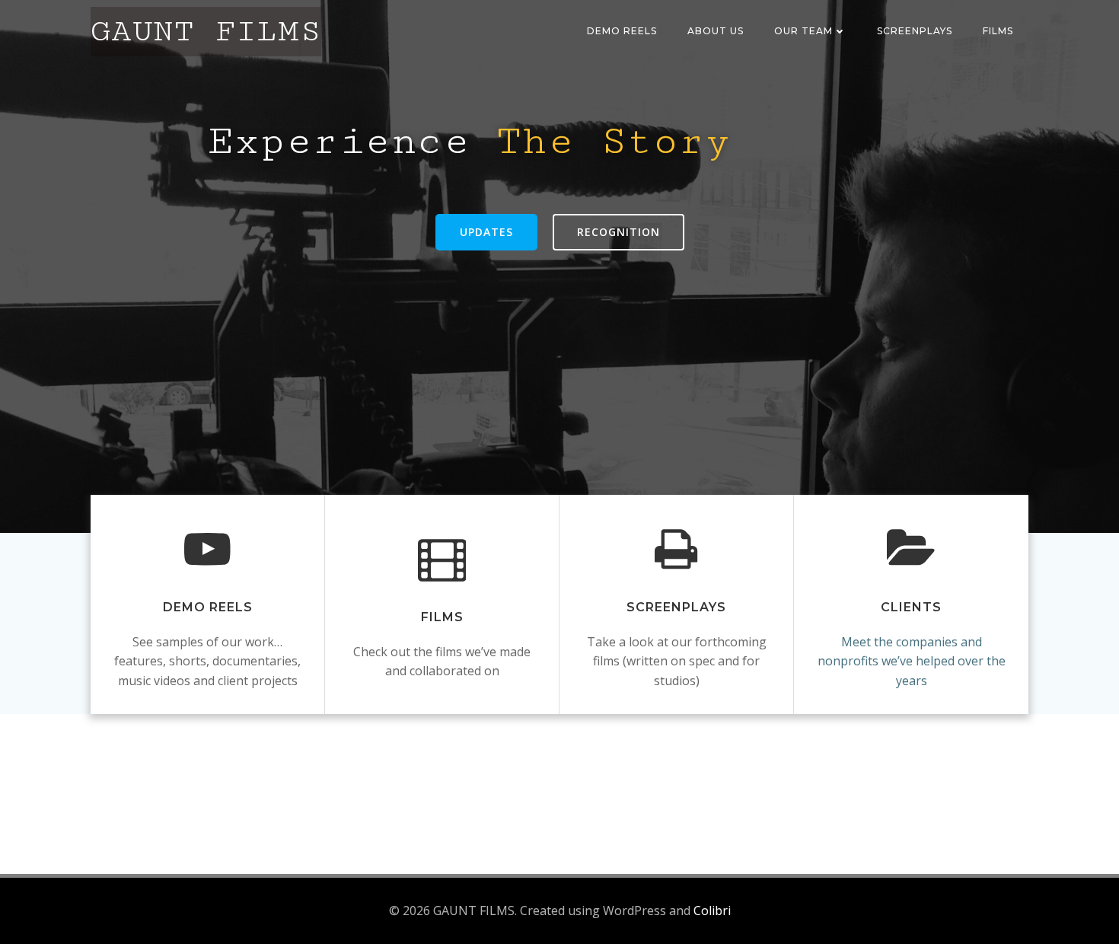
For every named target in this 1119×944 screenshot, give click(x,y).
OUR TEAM (803, 31)
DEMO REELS (622, 31)
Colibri (712, 910)
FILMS (998, 31)
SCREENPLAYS (914, 31)
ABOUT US (715, 31)
